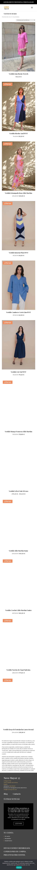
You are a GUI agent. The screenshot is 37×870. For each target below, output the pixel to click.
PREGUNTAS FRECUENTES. (14, 855)
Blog (6, 794)
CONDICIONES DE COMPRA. (15, 851)
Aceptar (19, 867)
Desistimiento (8, 840)
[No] (35, 864)
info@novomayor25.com (10, 789)
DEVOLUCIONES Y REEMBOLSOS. (17, 848)
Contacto (17, 794)
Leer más (18, 823)
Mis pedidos (8, 838)
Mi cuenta (7, 836)
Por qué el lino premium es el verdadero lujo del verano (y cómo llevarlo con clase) (18, 810)
